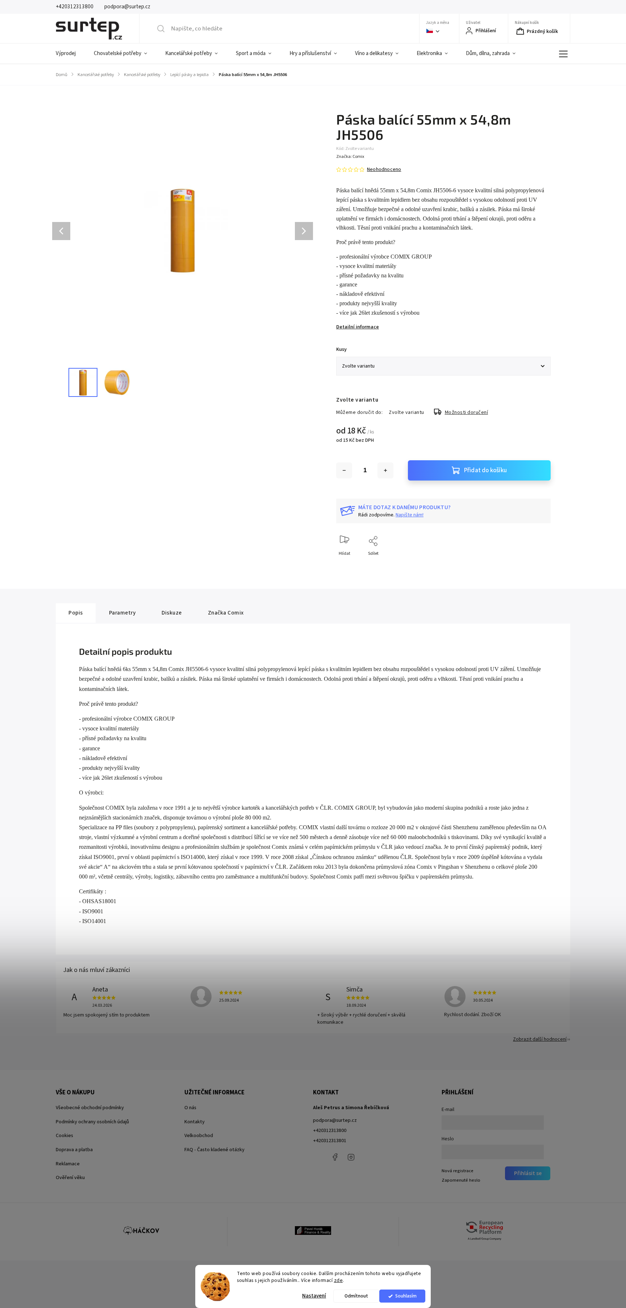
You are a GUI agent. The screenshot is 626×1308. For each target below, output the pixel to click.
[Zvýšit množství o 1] (385, 470)
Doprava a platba (74, 1149)
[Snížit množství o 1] (344, 470)
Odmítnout (356, 1295)
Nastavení (314, 1296)
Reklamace (68, 1163)
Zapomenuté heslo (461, 1180)
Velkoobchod (198, 1135)
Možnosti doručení (466, 412)
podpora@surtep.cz (335, 1120)
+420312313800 (329, 1130)
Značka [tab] (226, 613)
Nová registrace (457, 1170)
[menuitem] (70, 53)
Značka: (350, 157)
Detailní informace (357, 327)
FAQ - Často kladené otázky (214, 1149)
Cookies (64, 1135)
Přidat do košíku (485, 470)
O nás (190, 1107)
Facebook (334, 1157)
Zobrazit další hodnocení (540, 1039)
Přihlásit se (528, 1173)
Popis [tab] (75, 613)
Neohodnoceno (384, 169)
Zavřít (538, 565)
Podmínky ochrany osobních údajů (92, 1121)
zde (338, 1280)
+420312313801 (329, 1140)
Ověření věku (70, 1177)
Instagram (351, 1157)
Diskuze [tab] (172, 613)
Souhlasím (406, 1295)
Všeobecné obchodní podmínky (90, 1107)
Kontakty (194, 1121)
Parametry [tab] (122, 613)
